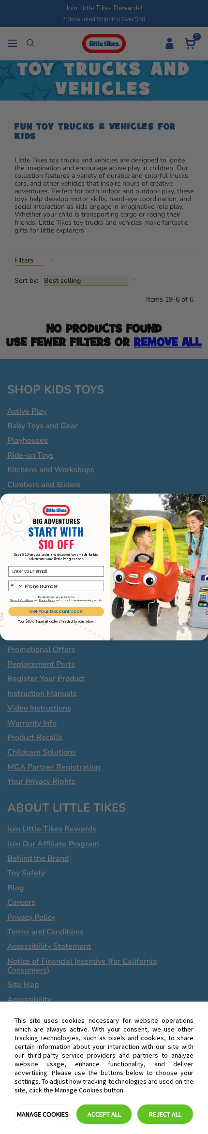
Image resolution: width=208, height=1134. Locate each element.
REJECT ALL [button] (165, 1114)
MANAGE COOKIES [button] (43, 1114)
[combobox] (16, 586)
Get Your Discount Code (56, 611)
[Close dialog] (203, 498)
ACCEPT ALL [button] (104, 1114)
